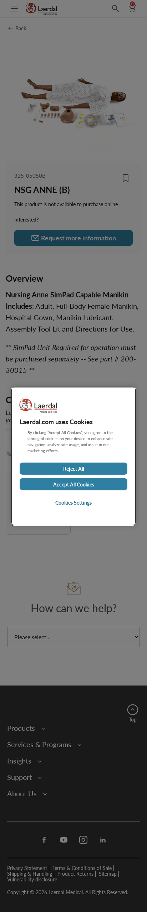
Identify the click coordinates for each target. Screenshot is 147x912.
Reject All (73, 468)
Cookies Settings (73, 502)
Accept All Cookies (73, 484)
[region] (73, 455)
